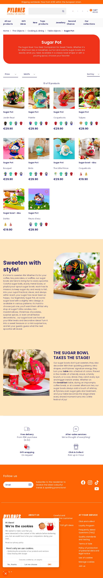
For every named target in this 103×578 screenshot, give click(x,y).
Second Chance (71, 22)
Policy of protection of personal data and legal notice (89, 551)
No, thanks (12, 564)
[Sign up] (30, 485)
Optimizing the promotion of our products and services (28, 551)
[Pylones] (16, 11)
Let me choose (31, 564)
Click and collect (87, 521)
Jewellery (60, 22)
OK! (49, 564)
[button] (5, 573)
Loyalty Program (86, 525)
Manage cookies (87, 562)
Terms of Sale (85, 543)
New (35, 22)
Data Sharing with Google (17, 554)
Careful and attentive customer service (63, 518)
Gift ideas (23, 22)
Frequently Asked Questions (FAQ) (87, 531)
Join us (82, 566)
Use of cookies (86, 557)
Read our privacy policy (14, 543)
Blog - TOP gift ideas (63, 525)
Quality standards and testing (87, 538)
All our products (8, 22)
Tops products (43, 22)
